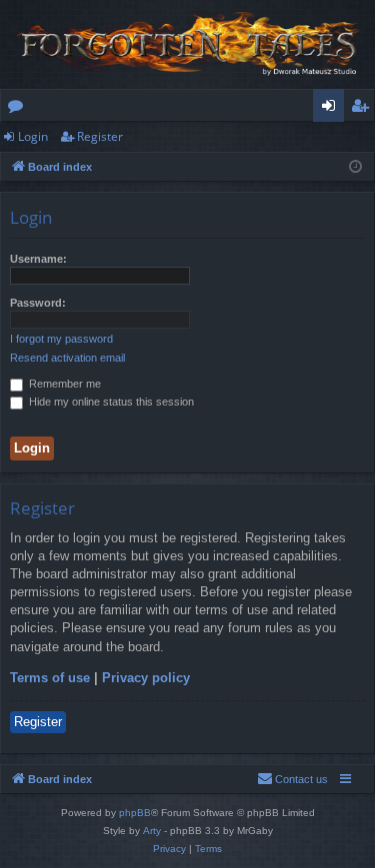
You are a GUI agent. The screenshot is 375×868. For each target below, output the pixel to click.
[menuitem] (292, 779)
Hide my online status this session (110, 402)
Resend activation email (67, 358)
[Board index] (187, 44)
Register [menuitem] (364, 109)
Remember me (63, 384)
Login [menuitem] (332, 109)
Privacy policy (146, 677)
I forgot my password (61, 339)
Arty (152, 830)
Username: (38, 259)
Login (33, 136)
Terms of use (50, 677)
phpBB (135, 812)
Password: (38, 303)
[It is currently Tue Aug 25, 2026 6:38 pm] (355, 167)
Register (100, 136)
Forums (19, 109)
